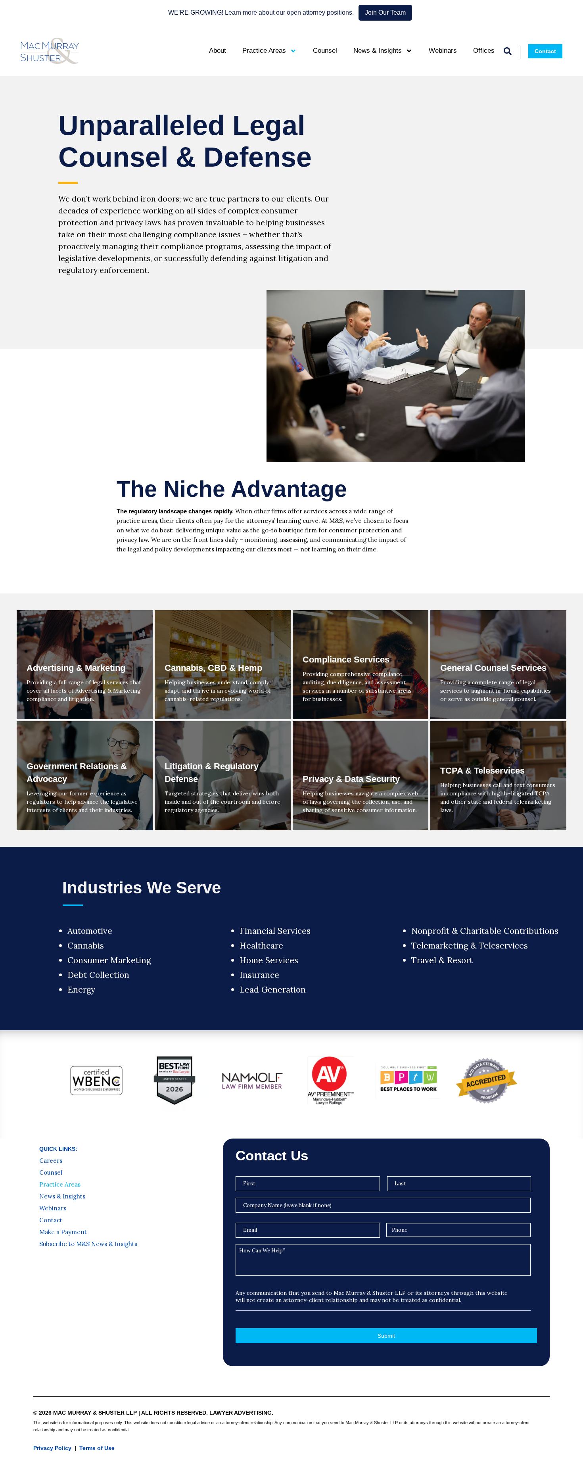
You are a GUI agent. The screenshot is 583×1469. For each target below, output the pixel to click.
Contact (50, 1220)
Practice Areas (264, 50)
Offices (484, 50)
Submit (386, 1336)
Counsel (325, 50)
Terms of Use (97, 1448)
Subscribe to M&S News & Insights (88, 1244)
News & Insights (377, 50)
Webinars (443, 50)
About (217, 50)
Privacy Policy (52, 1448)
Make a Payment (63, 1232)
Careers (50, 1160)
